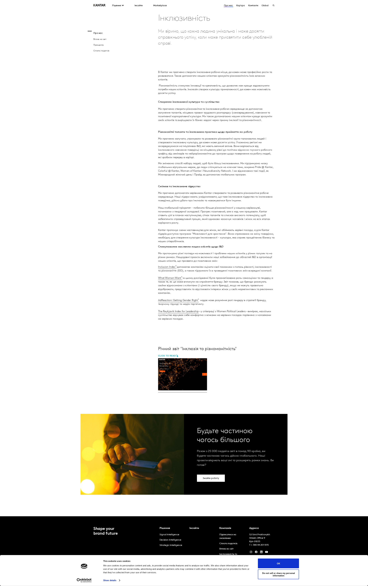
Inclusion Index (166, 267)
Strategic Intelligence (171, 545)
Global (265, 5)
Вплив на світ (99, 39)
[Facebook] (256, 552)
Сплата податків (101, 51)
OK (278, 563)
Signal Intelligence (169, 535)
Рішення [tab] (116, 5)
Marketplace (160, 5)
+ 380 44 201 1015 (260, 545)
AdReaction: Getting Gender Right (178, 300)
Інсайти (138, 5)
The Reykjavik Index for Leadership (178, 311)
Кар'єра (240, 5)
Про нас (228, 5)
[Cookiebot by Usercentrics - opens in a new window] (84, 580)
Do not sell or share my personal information (278, 574)
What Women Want (169, 278)
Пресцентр (98, 45)
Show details (109, 580)
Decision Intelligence (170, 540)
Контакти (253, 5)
